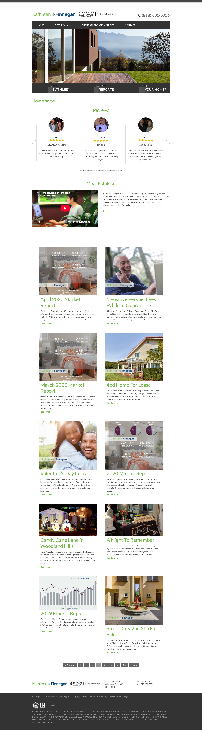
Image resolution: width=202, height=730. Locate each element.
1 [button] (81, 170)
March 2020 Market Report (62, 388)
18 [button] (118, 170)
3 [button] (85, 170)
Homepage (43, 100)
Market (105, 88)
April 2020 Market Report (60, 302)
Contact (130, 25)
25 (124, 665)
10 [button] (101, 170)
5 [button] (90, 170)
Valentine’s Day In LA (63, 473)
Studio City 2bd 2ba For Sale (132, 631)
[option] (56, 140)
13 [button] (107, 170)
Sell (154, 88)
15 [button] (112, 170)
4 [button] (88, 170)
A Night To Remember (130, 540)
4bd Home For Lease (129, 385)
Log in (66, 697)
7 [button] (94, 170)
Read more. (46, 323)
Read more (107, 211)
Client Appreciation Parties (98, 25)
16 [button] (114, 170)
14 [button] (110, 170)
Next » (134, 665)
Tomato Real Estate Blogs (117, 697)
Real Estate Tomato (87, 697)
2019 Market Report (62, 613)
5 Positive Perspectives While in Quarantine (131, 302)
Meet (60, 88)
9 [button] (99, 170)
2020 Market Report (129, 473)
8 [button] (96, 170)
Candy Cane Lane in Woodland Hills (62, 543)
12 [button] (105, 170)
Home (41, 25)
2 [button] (83, 170)
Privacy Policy (53, 705)
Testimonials (63, 25)
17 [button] (116, 170)
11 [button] (103, 170)
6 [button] (92, 170)
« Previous (70, 665)
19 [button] (121, 170)
